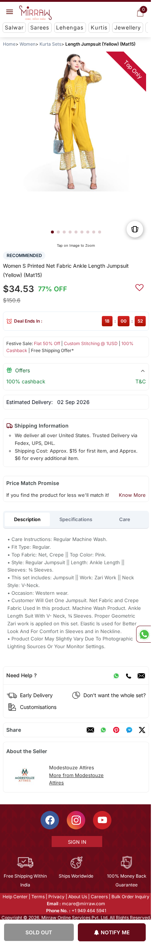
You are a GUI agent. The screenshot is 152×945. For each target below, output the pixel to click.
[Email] (141, 675)
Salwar (14, 27)
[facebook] (129, 730)
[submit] (139, 286)
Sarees (39, 27)
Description (27, 519)
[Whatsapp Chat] (143, 634)
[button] (52, 232)
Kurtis (99, 27)
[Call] (128, 675)
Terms (37, 896)
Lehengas (70, 27)
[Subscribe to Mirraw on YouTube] (102, 820)
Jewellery (127, 27)
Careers (98, 896)
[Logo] (35, 13)
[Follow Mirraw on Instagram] (75, 820)
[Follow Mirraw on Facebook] (49, 820)
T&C (140, 381)
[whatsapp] (103, 730)
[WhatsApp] (116, 675)
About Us (77, 896)
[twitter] (142, 730)
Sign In (76, 842)
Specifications (75, 519)
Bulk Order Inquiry (130, 896)
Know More (132, 495)
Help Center (14, 896)
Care (124, 519)
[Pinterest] (116, 730)
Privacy (56, 896)
